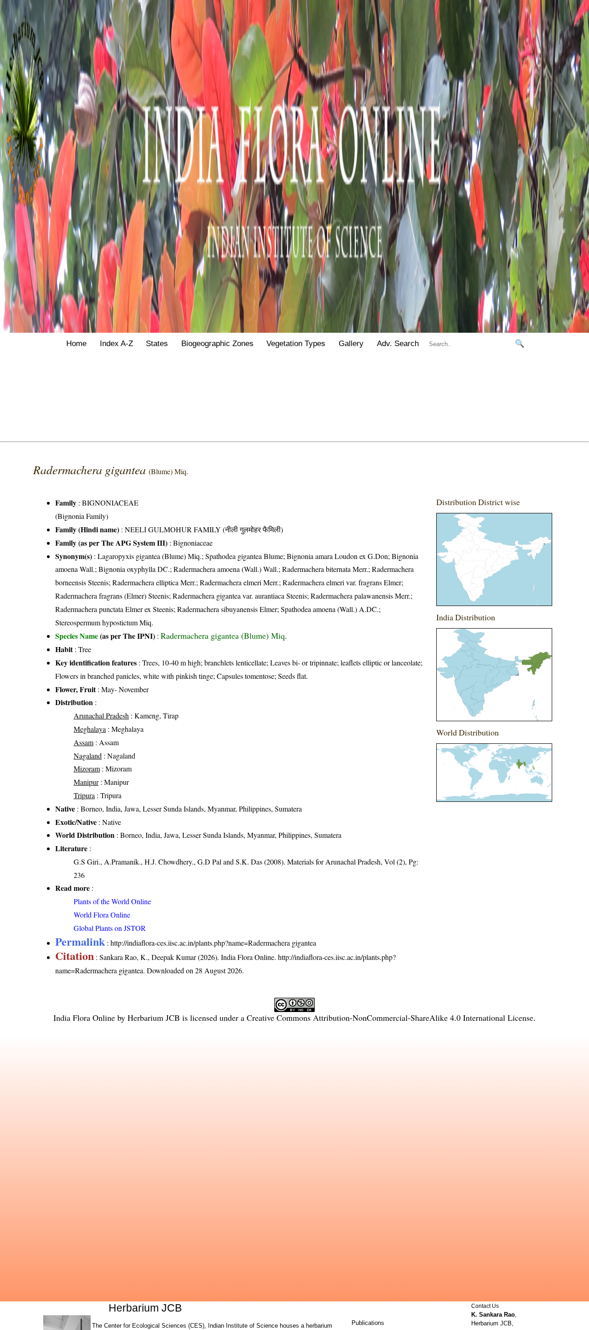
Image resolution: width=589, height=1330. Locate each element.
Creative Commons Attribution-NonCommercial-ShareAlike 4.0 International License (390, 1017)
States (157, 343)
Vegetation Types (295, 343)
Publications (368, 1322)
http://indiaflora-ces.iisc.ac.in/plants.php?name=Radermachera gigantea (213, 942)
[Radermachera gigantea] (494, 559)
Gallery (351, 343)
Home (76, 343)
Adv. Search (398, 343)
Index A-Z (116, 343)
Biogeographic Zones (217, 343)
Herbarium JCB (153, 1017)
